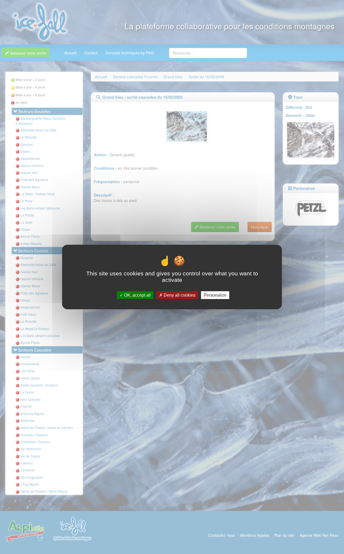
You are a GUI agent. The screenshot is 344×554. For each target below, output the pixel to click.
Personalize (215, 295)
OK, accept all (137, 295)
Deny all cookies (179, 295)
